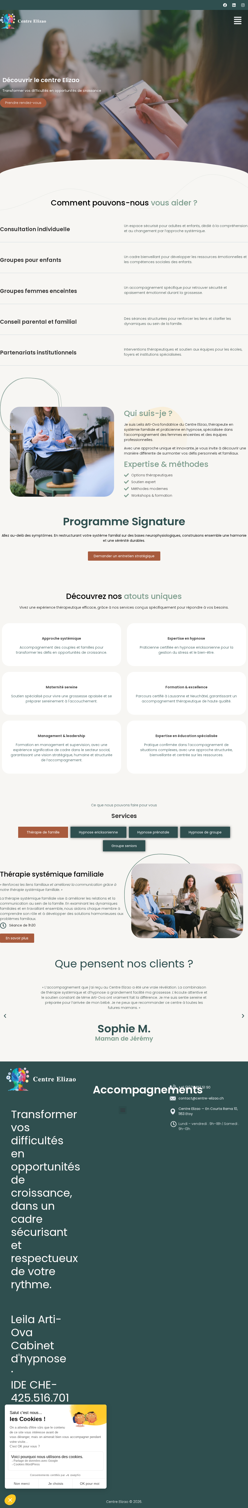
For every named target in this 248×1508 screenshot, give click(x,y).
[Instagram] (243, 5)
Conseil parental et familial (38, 322)
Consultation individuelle (35, 229)
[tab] (43, 832)
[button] (5, 1016)
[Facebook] (225, 5)
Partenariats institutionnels (38, 352)
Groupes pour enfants (30, 260)
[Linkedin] (234, 5)
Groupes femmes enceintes (38, 291)
